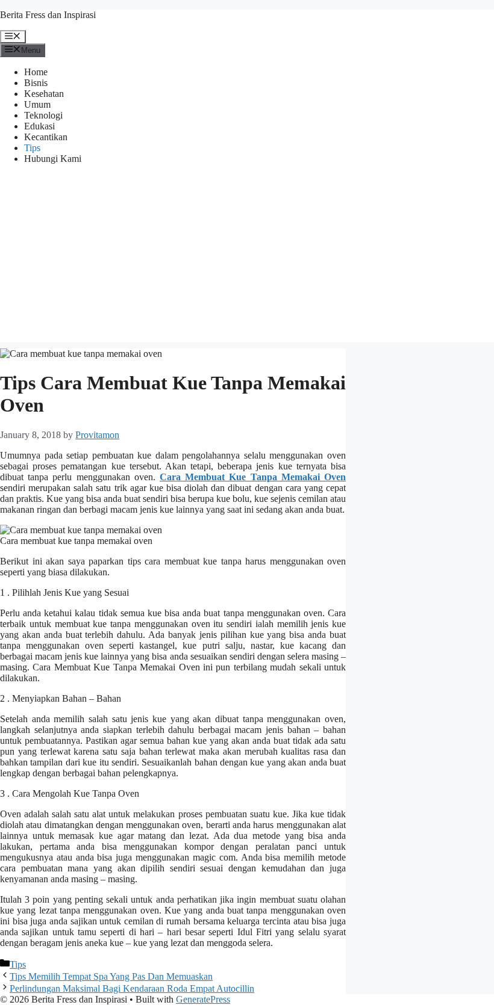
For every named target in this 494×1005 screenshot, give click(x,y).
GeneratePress (203, 999)
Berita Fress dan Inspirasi (48, 15)
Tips (32, 148)
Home (36, 72)
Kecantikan (45, 137)
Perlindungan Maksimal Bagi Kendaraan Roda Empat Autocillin (132, 988)
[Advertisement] (247, 258)
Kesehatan (44, 93)
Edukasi (39, 126)
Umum (37, 104)
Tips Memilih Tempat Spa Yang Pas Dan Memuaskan (111, 976)
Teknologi (43, 115)
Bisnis (36, 83)
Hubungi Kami (52, 158)
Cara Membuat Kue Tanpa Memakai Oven (253, 477)
